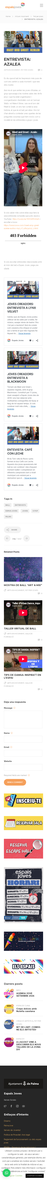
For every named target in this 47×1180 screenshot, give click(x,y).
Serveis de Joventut (12, 1130)
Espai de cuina (23, 1005)
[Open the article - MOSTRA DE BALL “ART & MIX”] (13, 569)
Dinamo (7, 1121)
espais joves (11, 511)
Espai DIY (20, 1039)
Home (8, 16)
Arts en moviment (22, 16)
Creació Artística (24, 1021)
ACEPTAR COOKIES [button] (34, 1176)
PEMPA (7, 1147)
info (18, 990)
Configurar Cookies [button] (13, 1175)
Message (8, 708)
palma (8, 517)
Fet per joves (38, 16)
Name (7, 733)
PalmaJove (8, 1126)
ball (7, 505)
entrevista (20, 505)
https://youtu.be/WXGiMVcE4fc (25, 219)
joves (25, 511)
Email (7, 747)
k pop (35, 511)
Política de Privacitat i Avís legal (17, 1135)
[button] (6, 1173)
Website (8, 761)
